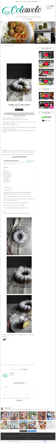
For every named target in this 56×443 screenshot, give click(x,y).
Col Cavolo (4, 42)
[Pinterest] (27, 19)
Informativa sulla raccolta (15, 441)
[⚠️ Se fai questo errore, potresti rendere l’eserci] (32, 425)
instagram (8, 334)
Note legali (29, 434)
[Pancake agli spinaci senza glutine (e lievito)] (42, 26)
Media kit (34, 434)
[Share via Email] (26, 369)
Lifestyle (25, 1)
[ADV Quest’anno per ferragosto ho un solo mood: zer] (5, 425)
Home (17, 1)
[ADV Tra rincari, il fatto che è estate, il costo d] (23, 425)
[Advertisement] (19, 55)
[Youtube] (29, 19)
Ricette (20, 1)
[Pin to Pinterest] (21, 369)
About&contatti (34, 1)
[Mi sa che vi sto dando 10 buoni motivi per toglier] (14, 415)
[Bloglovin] (32, 19)
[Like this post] (19, 369)
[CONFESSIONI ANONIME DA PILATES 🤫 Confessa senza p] (51, 425)
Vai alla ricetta (19, 109)
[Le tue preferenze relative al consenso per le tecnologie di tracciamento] (54, 441)
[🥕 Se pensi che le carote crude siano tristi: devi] (5, 415)
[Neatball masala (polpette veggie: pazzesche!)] (17, 32)
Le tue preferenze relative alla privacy (33, 441)
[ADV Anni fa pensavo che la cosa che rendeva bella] (41, 425)
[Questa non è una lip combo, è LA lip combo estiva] (23, 415)
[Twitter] (24, 19)
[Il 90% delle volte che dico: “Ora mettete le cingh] (14, 425)
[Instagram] (26, 19)
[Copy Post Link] (25, 369)
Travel (29, 1)
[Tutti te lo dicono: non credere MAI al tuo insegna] (41, 415)
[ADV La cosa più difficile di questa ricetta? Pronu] (51, 415)
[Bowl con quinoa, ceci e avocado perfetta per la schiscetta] (42, 38)
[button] (3, 32)
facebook (7, 336)
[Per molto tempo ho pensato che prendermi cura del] (32, 415)
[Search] (39, 1)
